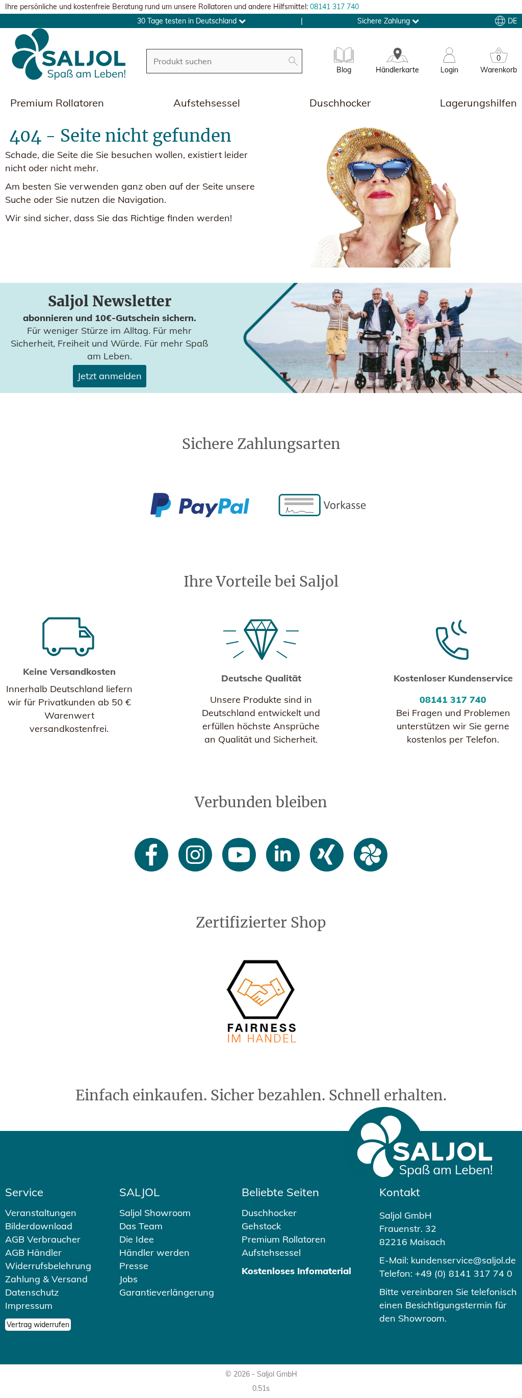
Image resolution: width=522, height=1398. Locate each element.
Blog (343, 69)
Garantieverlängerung (166, 1292)
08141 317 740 (334, 6)
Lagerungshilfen (478, 102)
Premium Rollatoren (57, 102)
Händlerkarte (397, 69)
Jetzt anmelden (109, 376)
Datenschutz (32, 1292)
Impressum (29, 1305)
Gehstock (261, 1226)
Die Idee (136, 1239)
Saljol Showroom (155, 1213)
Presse (133, 1266)
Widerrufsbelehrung (48, 1266)
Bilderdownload (38, 1226)
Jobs (128, 1279)
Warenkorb (498, 65)
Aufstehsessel (206, 102)
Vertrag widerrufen (38, 1324)
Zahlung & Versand (46, 1279)
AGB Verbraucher (43, 1239)
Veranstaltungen (40, 1213)
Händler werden (154, 1252)
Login (449, 69)
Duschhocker (340, 102)
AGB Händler (33, 1252)
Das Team (141, 1226)
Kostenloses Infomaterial (296, 1271)
